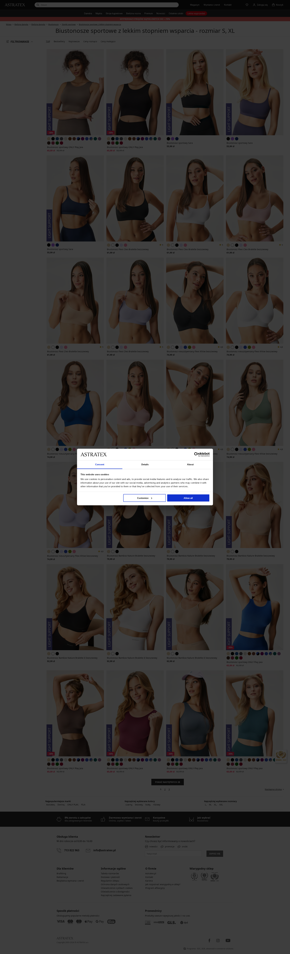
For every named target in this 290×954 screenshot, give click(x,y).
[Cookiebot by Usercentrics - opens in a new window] (196, 454)
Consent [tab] (99, 464)
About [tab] (190, 464)
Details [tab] (145, 464)
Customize (142, 498)
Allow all (188, 498)
